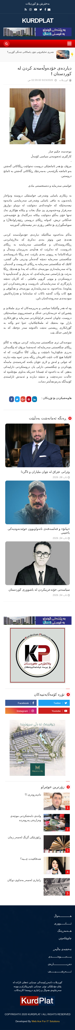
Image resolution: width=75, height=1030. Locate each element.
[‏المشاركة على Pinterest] (28, 399)
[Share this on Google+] (23, 399)
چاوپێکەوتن (65, 938)
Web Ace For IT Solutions (46, 1021)
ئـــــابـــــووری (63, 923)
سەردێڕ (72, 54)
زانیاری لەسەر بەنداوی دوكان (24, 880)
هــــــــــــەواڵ (63, 915)
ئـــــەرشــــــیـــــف (60, 971)
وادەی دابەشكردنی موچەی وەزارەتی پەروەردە (25, 818)
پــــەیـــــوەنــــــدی (60, 956)
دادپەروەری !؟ (33, 794)
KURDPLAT (37, 20)
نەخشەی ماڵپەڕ (62, 949)
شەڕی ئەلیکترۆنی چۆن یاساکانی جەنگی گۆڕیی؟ (30, 52)
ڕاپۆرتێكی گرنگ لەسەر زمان (24, 837)
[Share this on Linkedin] (34, 399)
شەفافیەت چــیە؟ (30, 858)
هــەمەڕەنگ (64, 930)
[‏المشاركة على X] (17, 399)
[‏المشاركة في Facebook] (11, 399)
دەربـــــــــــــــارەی (60, 964)
